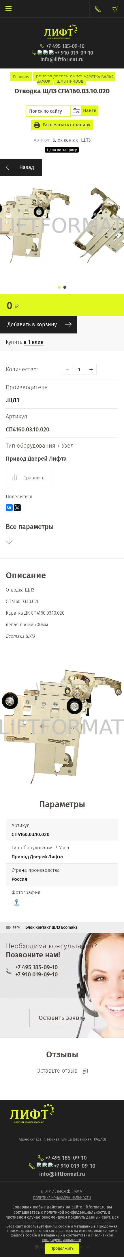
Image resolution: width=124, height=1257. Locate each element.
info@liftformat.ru (62, 59)
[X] (17, 507)
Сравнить (33, 478)
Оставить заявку (62, 1017)
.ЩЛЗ (13, 400)
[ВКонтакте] (9, 507)
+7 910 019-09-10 (74, 53)
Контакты (98, 8)
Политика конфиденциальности (62, 1198)
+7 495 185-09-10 (65, 46)
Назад (26, 167)
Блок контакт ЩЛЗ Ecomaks (51, 927)
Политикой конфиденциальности (77, 1237)
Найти (90, 110)
